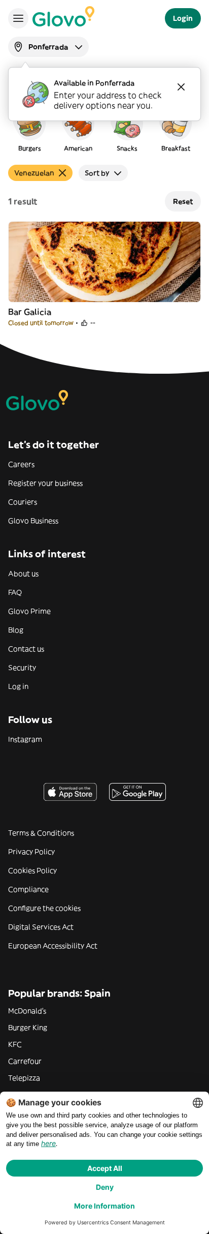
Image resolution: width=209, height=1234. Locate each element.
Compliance (28, 889)
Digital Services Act (41, 926)
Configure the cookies (44, 908)
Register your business (45, 483)
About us (23, 573)
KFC (15, 1044)
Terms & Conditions (41, 832)
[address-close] (181, 87)
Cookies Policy (32, 870)
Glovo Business (33, 520)
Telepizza (24, 1077)
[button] (29, 129)
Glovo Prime (29, 611)
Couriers (22, 501)
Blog (15, 630)
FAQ (15, 592)
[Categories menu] (18, 18)
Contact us (26, 648)
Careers (21, 464)
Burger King (27, 1027)
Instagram (25, 739)
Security (22, 667)
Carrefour (25, 1061)
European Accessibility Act (52, 945)
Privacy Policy (31, 851)
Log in (18, 686)
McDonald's (27, 1010)
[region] (104, 129)
